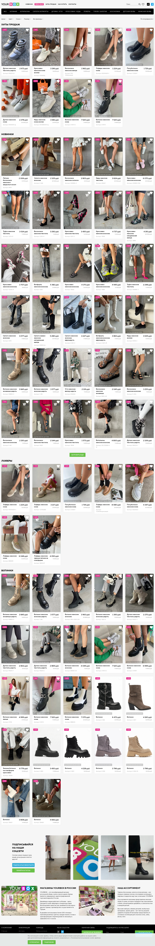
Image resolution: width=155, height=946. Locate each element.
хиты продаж (51, 4)
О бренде (4, 931)
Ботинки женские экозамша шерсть (10, 615)
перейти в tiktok (23, 870)
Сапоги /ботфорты (40, 11)
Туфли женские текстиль (133, 286)
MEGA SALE (39, 4)
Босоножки (115, 11)
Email (122, 932)
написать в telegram (92, 932)
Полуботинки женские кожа (132, 69)
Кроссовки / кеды (73, 11)
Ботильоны (25, 11)
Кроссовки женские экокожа (10, 286)
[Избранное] (143, 4)
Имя (107, 932)
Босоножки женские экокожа (10, 441)
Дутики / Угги (56, 11)
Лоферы (87, 11)
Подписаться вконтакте (23, 865)
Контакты (72, 4)
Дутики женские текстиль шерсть (9, 69)
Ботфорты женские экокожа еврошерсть (103, 338)
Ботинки (13, 11)
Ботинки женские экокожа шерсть (41, 615)
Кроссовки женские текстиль (72, 441)
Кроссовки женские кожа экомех (39, 70)
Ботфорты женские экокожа (41, 286)
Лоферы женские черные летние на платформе (41, 558)
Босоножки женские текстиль (41, 441)
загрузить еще (77, 455)
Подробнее (49, 942)
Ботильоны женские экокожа (103, 441)
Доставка (21, 931)
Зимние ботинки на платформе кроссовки (9, 770)
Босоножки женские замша (71, 69)
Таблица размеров (41, 931)
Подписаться (144, 932)
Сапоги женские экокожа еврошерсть (71, 338)
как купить (62, 4)
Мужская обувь (144, 11)
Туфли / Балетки (100, 11)
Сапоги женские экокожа (9, 337)
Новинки (29, 4)
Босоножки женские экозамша (100, 391)
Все (5, 11)
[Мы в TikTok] (148, 4)
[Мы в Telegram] (152, 4)
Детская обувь (129, 11)
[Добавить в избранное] (27, 30)
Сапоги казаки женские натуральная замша (39, 339)
